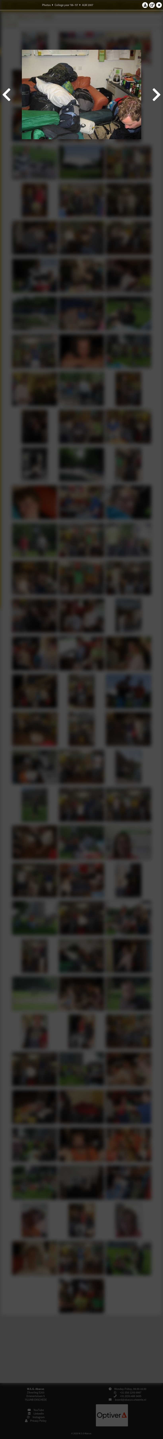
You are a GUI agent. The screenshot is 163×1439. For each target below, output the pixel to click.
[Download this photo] (145, 5)
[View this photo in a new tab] (152, 5)
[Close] (159, 5)
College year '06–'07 (66, 5)
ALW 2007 (87, 5)
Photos (46, 5)
